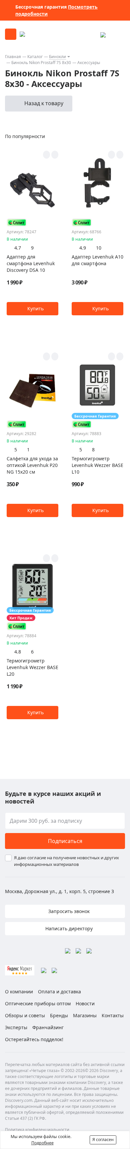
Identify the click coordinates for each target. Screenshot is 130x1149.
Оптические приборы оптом (38, 1003)
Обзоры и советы (25, 1015)
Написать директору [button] (68, 928)
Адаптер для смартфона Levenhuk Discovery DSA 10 (31, 263)
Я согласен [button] (103, 1139)
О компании (19, 991)
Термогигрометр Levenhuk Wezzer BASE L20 (32, 667)
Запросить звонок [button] (68, 911)
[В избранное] (46, 155)
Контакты (113, 1015)
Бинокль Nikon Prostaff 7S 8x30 (41, 62)
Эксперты (16, 1027)
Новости (85, 1003)
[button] (32, 308)
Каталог (35, 56)
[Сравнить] (54, 155)
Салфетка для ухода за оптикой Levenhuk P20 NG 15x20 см (32, 465)
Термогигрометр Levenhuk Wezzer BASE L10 (97, 465)
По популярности (25, 136)
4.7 (17, 248)
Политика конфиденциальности (37, 1129)
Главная (13, 56)
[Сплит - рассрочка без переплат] (17, 222)
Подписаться (65, 841)
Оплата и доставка (59, 991)
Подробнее (42, 1143)
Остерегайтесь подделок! (34, 1039)
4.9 (82, 248)
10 (98, 248)
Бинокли (57, 56)
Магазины (85, 1015)
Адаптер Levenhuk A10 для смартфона (97, 260)
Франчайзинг (48, 1027)
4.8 (17, 652)
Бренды (59, 1015)
